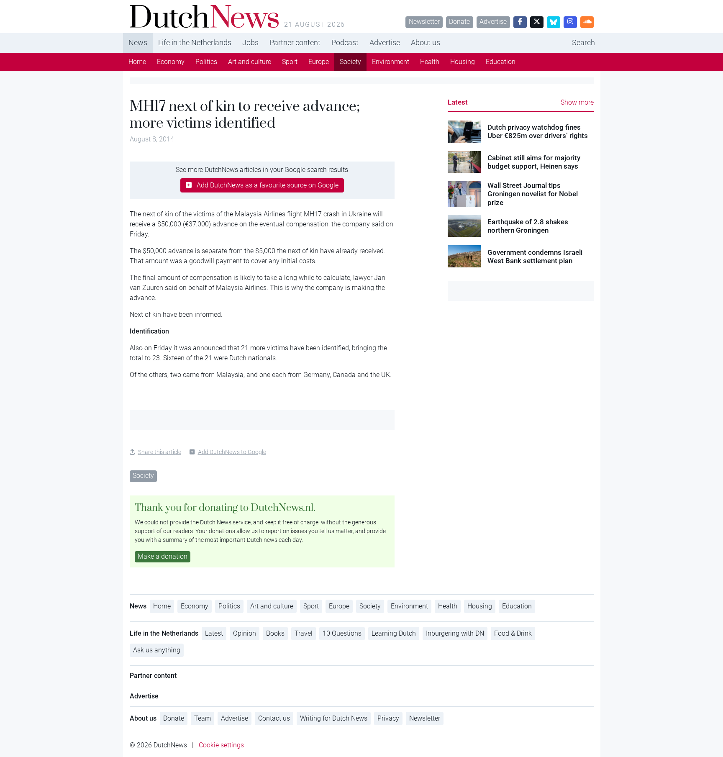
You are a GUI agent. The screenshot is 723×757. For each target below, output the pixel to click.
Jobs (250, 42)
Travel (304, 633)
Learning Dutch (394, 633)
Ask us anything (156, 650)
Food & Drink (513, 633)
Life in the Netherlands (194, 42)
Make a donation (162, 556)
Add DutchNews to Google (232, 452)
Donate (459, 22)
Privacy (388, 718)
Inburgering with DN (455, 633)
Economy (171, 62)
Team (202, 718)
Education (500, 62)
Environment (390, 62)
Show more (577, 102)
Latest (458, 102)
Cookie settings (221, 745)
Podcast (345, 42)
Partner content (294, 42)
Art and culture (249, 62)
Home (137, 62)
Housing (462, 62)
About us (425, 42)
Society (350, 62)
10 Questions (342, 633)
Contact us (274, 718)
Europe (318, 62)
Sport (289, 62)
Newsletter (424, 22)
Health (429, 62)
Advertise (493, 22)
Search (583, 42)
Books (275, 633)
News (137, 42)
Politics (206, 62)
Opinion (244, 633)
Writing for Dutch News (333, 718)
